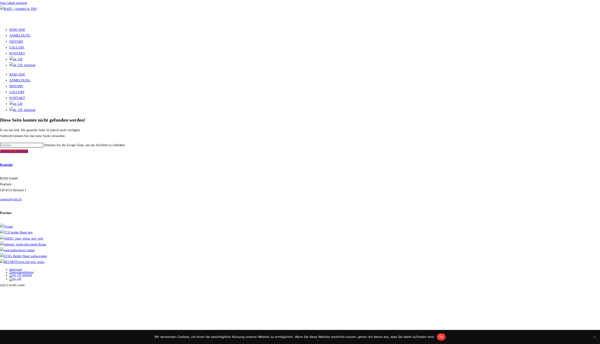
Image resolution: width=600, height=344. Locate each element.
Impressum (15, 269)
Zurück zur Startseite (14, 151)
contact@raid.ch (11, 199)
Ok (441, 337)
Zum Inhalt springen (13, 3)
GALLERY (17, 47)
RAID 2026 (17, 29)
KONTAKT (17, 53)
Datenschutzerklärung (21, 272)
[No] (594, 337)
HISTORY (16, 41)
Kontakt (6, 165)
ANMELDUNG (19, 35)
